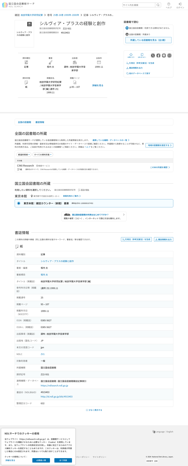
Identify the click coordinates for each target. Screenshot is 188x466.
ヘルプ (169, 7)
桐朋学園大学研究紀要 (32, 15)
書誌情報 (39, 122)
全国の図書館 (24, 122)
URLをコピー (142, 57)
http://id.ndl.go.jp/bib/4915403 (57, 396)
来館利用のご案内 (70, 195)
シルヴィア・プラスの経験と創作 (57, 261)
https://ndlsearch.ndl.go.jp (54, 385)
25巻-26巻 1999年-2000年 (66, 15)
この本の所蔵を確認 (158, 167)
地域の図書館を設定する (158, 145)
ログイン (180, 7)
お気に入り (131, 57)
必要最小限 (41, 460)
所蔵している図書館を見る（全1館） (148, 40)
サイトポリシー (99, 457)
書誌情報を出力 (136, 67)
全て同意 (63, 460)
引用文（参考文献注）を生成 (141, 63)
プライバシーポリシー (79, 457)
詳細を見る (97, 85)
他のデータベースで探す (139, 73)
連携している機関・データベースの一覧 (109, 140)
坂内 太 (44, 274)
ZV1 (43, 354)
